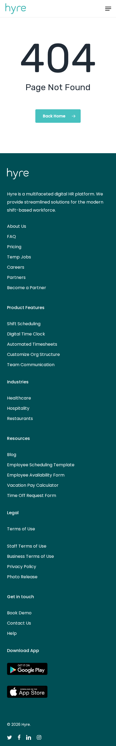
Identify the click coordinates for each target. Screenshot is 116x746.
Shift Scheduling (23, 324)
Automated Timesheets (32, 344)
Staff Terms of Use (26, 546)
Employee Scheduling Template (40, 465)
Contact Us (19, 623)
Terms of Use (21, 529)
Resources (18, 438)
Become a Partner (26, 288)
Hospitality (18, 408)
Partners (16, 277)
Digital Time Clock (26, 334)
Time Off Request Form (31, 495)
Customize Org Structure (33, 354)
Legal (13, 513)
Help (12, 633)
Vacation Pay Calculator (33, 485)
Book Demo (19, 613)
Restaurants (20, 418)
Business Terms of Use (30, 556)
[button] (108, 8)
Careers (15, 267)
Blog (11, 454)
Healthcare (19, 398)
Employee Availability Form (35, 475)
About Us (16, 226)
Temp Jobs (19, 257)
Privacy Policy (21, 566)
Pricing (14, 247)
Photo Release (22, 577)
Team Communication (30, 365)
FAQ (11, 236)
